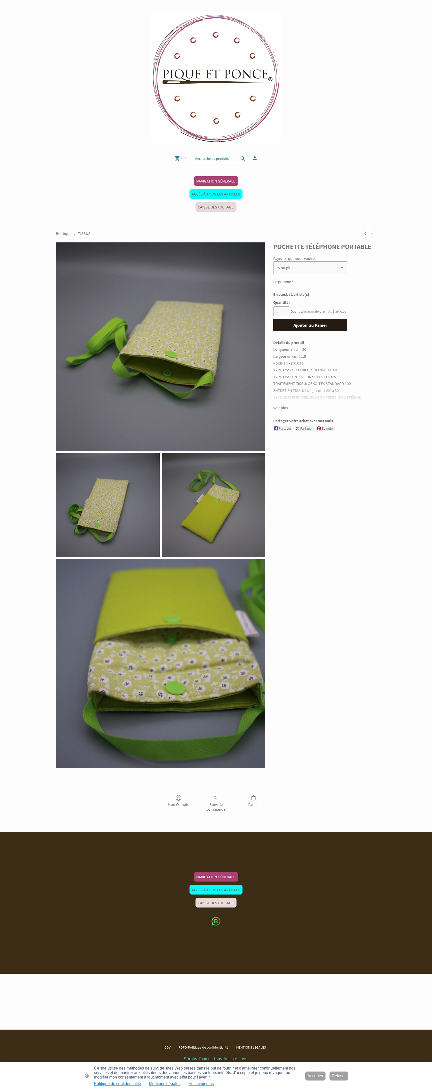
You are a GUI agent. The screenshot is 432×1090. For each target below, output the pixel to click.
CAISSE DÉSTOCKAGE (216, 206)
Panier (253, 804)
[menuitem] (365, 233)
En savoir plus (201, 1084)
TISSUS (84, 233)
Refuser (339, 1076)
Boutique (64, 233)
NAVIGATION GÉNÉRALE (216, 181)
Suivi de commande (216, 807)
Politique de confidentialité (117, 1084)
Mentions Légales (164, 1084)
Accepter (315, 1076)
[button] (243, 159)
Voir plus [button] (280, 407)
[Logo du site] (216, 78)
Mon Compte (178, 804)
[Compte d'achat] (255, 158)
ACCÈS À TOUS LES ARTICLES (216, 193)
